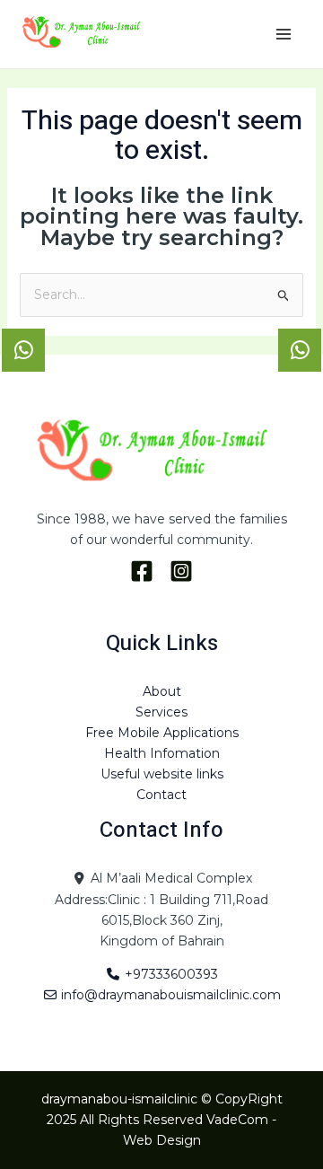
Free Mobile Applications (162, 733)
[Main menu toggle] (283, 34)
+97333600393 (169, 974)
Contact (161, 795)
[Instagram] (181, 571)
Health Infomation (162, 753)
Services (161, 712)
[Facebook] (141, 571)
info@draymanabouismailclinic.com (169, 995)
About (162, 691)
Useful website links (161, 774)
